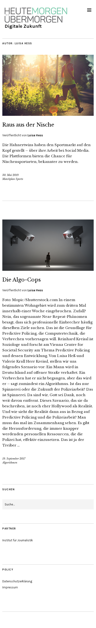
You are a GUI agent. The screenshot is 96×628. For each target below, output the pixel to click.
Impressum (10, 587)
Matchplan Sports (12, 179)
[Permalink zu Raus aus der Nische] (48, 114)
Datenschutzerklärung (17, 581)
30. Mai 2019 (10, 175)
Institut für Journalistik (17, 540)
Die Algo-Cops (21, 280)
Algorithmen (9, 462)
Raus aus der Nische (28, 125)
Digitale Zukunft (23, 26)
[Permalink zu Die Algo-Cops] (48, 269)
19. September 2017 (13, 458)
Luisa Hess (35, 135)
